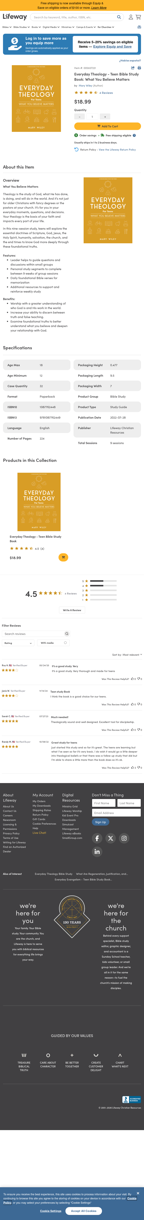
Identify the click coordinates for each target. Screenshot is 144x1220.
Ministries (66, 26)
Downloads (69, 820)
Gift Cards (39, 819)
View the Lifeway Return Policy (117, 149)
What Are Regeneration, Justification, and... (102, 874)
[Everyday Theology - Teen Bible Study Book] (39, 502)
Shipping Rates (42, 810)
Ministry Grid (70, 806)
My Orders (39, 801)
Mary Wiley (85, 85)
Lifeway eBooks (71, 833)
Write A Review (72, 610)
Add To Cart (110, 126)
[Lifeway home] (15, 17)
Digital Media (50, 26)
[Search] (118, 17)
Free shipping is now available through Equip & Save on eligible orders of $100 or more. (72, 5)
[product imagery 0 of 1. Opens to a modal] (36, 98)
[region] (72, 1203)
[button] (100, 581)
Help (35, 828)
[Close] (138, 1193)
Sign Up (100, 822)
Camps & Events (84, 26)
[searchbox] (32, 633)
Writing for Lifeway (14, 842)
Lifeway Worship (72, 811)
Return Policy (40, 814)
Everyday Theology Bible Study (53, 874)
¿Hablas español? (130, 60)
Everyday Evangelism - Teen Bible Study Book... (83, 879)
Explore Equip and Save (112, 46)
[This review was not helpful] (138, 679)
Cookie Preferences (44, 823)
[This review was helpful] (132, 679)
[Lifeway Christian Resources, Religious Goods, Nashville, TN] (131, 1099)
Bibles (5, 26)
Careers (8, 815)
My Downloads (42, 805)
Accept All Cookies (84, 1211)
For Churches (104, 26)
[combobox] (77, 17)
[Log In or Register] (130, 17)
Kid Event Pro (70, 815)
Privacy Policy (11, 833)
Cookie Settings (50, 1211)
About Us (8, 806)
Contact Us (9, 811)
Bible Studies (20, 26)
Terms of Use (10, 838)
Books (35, 26)
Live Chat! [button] (39, 832)
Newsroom (9, 820)
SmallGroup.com (72, 838)
